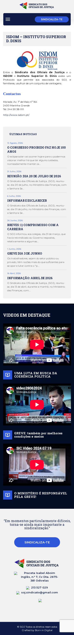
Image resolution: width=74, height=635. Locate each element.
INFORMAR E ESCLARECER (27, 201)
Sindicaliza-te (51, 19)
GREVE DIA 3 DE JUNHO (24, 253)
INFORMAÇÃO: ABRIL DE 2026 (29, 278)
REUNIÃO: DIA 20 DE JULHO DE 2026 (34, 176)
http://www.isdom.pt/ (16, 114)
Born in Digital (43, 630)
